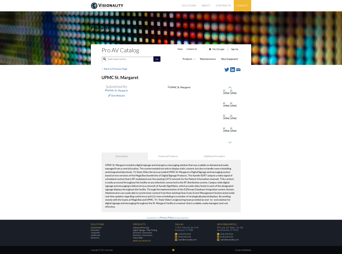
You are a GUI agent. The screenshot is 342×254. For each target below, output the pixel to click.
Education (95, 230)
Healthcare (95, 235)
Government (96, 227)
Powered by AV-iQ (182, 218)
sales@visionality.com (187, 239)
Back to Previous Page (115, 68)
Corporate (95, 232)
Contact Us (191, 49)
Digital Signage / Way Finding (145, 230)
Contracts (223, 5)
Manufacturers (208, 58)
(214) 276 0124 (184, 234)
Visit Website (117, 95)
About (205, 5)
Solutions (189, 5)
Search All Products (142, 241)
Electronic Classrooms (142, 232)
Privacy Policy (167, 217)
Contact (242, 5)
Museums (95, 237)
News (180, 49)
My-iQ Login (218, 49)
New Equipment (229, 58)
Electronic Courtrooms (142, 235)
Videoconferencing (141, 227)
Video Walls (138, 237)
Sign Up (234, 49)
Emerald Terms (152, 218)
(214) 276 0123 (184, 237)
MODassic (247, 250)
